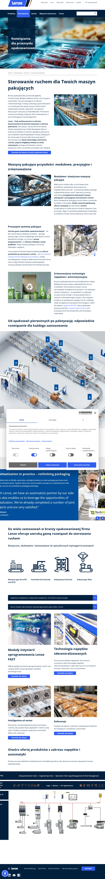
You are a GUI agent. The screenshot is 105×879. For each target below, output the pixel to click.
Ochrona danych (54, 868)
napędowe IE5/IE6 (69, 305)
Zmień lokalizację (30, 868)
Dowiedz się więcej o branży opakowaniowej (29, 152)
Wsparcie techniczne (47, 13)
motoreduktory (33, 257)
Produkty (11, 13)
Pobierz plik (59, 2)
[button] (5, 873)
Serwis (34, 13)
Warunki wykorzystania (70, 868)
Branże (26, 73)
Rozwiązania (23, 13)
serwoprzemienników (16, 257)
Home (10, 73)
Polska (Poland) (92, 2)
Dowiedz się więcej (19, 676)
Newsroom (44, 2)
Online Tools (70, 2)
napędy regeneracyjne (77, 308)
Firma (61, 13)
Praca (52, 2)
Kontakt (78, 2)
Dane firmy (42, 868)
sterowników (45, 254)
